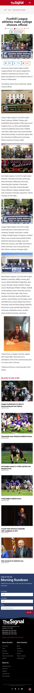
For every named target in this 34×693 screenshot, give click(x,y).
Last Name (4, 598)
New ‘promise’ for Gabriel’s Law (12, 561)
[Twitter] (15, 689)
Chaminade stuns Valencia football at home (17, 436)
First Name (4, 591)
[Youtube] (22, 689)
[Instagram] (18, 689)
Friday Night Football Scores (11, 499)
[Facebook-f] (12, 689)
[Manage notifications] (30, 689)
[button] (4, 2)
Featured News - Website (18, 10)
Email (2, 605)
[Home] (2, 10)
